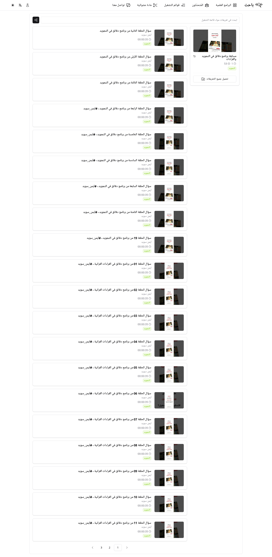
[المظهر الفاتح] (12, 5)
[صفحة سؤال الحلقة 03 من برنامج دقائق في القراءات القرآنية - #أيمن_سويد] (169, 322)
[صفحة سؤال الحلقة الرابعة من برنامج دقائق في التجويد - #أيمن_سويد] (169, 115)
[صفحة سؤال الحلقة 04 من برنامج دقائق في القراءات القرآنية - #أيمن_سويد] (169, 348)
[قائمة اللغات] (20, 5)
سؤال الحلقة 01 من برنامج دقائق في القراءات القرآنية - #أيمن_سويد (114, 263)
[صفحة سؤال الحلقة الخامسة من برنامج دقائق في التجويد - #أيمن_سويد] (169, 141)
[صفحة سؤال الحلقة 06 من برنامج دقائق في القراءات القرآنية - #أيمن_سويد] (169, 400)
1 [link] (118, 547)
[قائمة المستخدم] (27, 5)
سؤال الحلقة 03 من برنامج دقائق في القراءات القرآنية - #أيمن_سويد (114, 315)
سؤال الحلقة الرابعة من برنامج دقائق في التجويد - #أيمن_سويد (117, 108)
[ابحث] (36, 20)
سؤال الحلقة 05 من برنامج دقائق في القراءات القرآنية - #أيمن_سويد (114, 367)
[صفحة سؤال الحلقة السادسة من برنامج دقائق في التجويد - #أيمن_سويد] (169, 167)
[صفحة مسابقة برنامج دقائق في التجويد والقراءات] (194, 56)
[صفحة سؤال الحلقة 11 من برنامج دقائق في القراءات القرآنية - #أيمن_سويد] (169, 529)
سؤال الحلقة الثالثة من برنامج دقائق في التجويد (125, 82)
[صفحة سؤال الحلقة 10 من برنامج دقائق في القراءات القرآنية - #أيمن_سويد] (169, 504)
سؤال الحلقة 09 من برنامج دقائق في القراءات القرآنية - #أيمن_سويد (114, 471)
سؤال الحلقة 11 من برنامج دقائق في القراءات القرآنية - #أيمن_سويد (114, 522)
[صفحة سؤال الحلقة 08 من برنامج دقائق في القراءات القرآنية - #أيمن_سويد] (169, 452)
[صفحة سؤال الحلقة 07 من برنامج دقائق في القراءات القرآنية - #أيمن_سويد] (169, 426)
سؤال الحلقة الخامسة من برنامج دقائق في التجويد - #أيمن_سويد (116, 134)
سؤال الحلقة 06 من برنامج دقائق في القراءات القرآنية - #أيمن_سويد (114, 393)
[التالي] (92, 547)
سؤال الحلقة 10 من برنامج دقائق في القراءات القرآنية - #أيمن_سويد (114, 497)
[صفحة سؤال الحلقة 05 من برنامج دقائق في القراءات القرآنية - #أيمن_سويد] (169, 374)
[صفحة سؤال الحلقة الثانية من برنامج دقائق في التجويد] (169, 37)
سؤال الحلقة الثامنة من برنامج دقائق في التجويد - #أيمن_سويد (117, 212)
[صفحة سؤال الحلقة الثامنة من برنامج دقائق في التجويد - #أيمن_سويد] (169, 219)
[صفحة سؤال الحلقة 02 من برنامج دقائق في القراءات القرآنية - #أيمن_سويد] (169, 296)
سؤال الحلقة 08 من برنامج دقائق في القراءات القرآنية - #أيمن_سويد (114, 445)
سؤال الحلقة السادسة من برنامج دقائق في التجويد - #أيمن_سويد (116, 160)
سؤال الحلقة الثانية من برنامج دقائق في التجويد (125, 30)
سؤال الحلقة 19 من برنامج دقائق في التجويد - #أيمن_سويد (119, 238)
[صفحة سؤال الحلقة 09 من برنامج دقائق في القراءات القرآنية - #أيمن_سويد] (169, 478)
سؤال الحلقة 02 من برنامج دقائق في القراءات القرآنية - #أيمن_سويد (114, 289)
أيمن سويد (146, 35)
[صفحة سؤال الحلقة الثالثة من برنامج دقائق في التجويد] (169, 89)
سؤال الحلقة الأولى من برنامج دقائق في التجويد (125, 56)
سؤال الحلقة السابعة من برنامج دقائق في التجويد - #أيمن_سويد (117, 186)
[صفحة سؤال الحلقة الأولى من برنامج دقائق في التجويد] (169, 63)
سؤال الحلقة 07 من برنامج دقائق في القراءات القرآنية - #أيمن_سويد (114, 419)
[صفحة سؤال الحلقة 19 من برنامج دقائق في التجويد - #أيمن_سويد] (169, 245)
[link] (126, 547)
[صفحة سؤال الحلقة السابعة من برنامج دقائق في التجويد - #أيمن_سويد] (169, 193)
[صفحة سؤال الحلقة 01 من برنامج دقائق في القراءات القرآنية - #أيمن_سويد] (169, 270)
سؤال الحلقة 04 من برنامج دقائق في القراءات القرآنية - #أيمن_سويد (114, 341)
